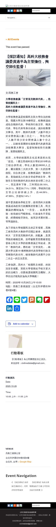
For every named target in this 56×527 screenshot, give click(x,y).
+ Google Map (24, 461)
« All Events (12, 39)
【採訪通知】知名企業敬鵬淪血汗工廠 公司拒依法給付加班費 (40, 486)
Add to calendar (21, 323)
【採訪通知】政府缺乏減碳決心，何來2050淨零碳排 (20, 486)
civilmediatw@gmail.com (28, 524)
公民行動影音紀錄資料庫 (28, 512)
